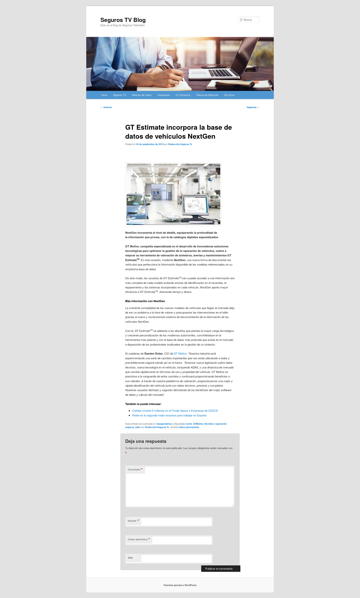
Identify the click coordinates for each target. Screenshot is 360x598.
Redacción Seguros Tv (180, 144)
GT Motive (180, 353)
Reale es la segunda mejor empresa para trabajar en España (169, 415)
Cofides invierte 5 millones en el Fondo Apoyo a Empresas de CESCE (175, 410)
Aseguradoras (164, 423)
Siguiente (253, 107)
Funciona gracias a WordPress (180, 585)
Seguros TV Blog (123, 20)
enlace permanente (188, 427)
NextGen (209, 423)
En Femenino (183, 95)
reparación (220, 423)
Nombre (133, 521)
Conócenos (164, 95)
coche (188, 423)
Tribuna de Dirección (207, 95)
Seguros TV (119, 95)
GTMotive (198, 423)
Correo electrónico (139, 539)
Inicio (104, 95)
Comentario (135, 469)
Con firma (229, 95)
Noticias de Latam (142, 95)
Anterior (106, 107)
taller (138, 427)
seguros (129, 427)
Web (130, 557)
